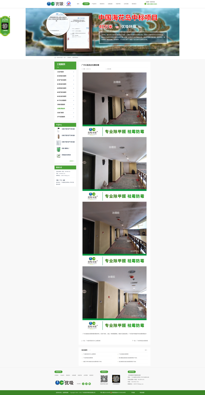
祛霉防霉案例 (75, 57)
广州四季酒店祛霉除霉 (88, 357)
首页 (78, 3)
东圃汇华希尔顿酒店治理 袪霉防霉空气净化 (92, 361)
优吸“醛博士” (65, 148)
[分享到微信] (89, 384)
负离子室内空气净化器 (68, 129)
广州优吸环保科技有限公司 (88, 392)
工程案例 (69, 57)
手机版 (133, 392)
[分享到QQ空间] (83, 384)
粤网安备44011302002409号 (119, 392)
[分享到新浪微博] (86, 384)
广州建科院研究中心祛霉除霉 (89, 354)
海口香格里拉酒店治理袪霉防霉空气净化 (127, 361)
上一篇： (90, 340)
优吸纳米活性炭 (66, 155)
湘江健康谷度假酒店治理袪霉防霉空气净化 (128, 357)
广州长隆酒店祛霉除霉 (123, 354)
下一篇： (140, 340)
